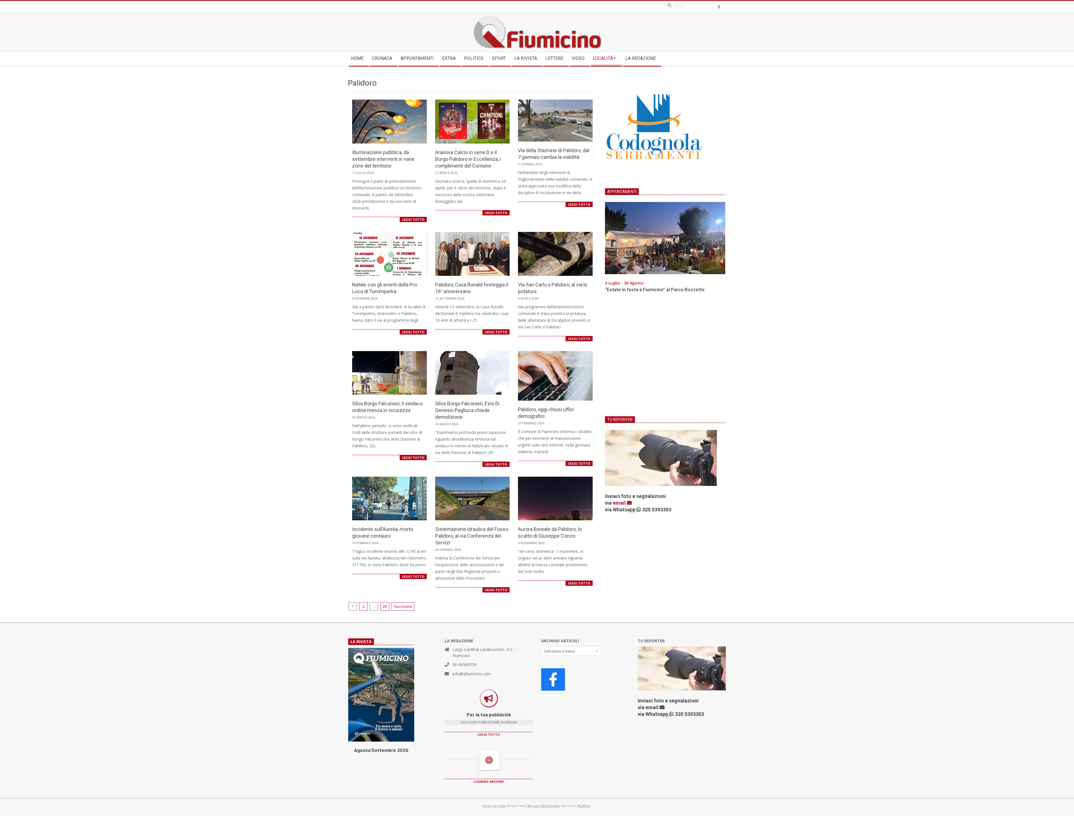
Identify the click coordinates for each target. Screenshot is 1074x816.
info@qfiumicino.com (472, 673)
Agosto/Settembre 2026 (381, 750)
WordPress (583, 805)
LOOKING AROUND (489, 781)
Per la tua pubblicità (489, 715)
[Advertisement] (665, 358)
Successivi (403, 606)
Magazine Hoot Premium (543, 805)
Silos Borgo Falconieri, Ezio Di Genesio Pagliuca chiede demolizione (467, 410)
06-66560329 (464, 664)
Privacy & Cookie (494, 805)
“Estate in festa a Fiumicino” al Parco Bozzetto (655, 289)
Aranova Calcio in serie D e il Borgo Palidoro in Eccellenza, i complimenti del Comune (468, 159)
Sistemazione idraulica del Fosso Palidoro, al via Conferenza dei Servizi (471, 535)
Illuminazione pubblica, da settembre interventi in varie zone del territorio (383, 159)
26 (385, 606)
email (620, 503)
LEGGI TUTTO (413, 219)
